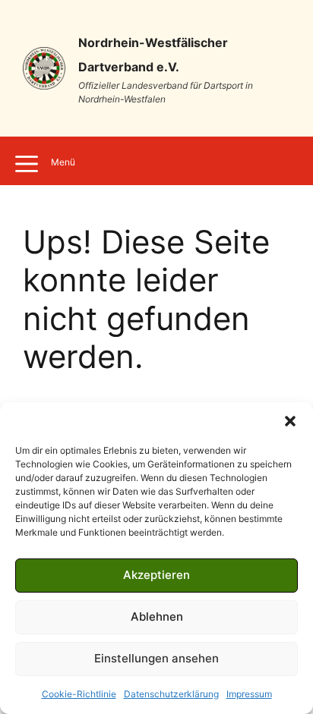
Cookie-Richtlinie (79, 694)
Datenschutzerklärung (171, 694)
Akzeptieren (156, 575)
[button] (290, 421)
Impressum (249, 694)
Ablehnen (157, 616)
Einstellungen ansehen (156, 658)
